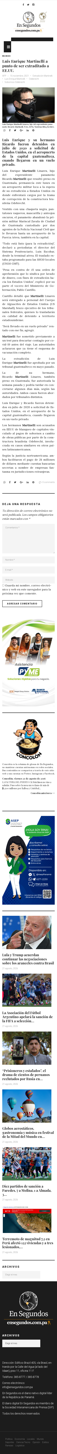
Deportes (9, 1442)
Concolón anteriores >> (43, 793)
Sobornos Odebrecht (15, 82)
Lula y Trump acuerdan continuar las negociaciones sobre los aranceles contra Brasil (28, 959)
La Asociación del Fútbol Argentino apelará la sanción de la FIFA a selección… (27, 1016)
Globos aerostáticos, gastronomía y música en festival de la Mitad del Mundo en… (28, 1132)
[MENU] (7, 46)
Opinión (36, 1442)
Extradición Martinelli (42, 76)
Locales (31, 1439)
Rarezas (9, 1445)
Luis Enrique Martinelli (15, 79)
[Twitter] (28, 4)
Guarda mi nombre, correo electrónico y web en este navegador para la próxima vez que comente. (26, 589)
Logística (20, 1445)
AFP (4, 76)
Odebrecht (34, 79)
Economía (20, 1439)
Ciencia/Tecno (23, 1442)
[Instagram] (33, 4)
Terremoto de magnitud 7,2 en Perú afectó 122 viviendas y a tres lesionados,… (27, 1243)
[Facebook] (23, 4)
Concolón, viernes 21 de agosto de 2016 (24, 778)
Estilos (45, 1442)
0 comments (48, 482)
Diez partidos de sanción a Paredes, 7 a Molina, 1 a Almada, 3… (26, 1190)
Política (8, 1439)
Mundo (6, 56)
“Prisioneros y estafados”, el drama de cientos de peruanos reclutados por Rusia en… (26, 1074)
